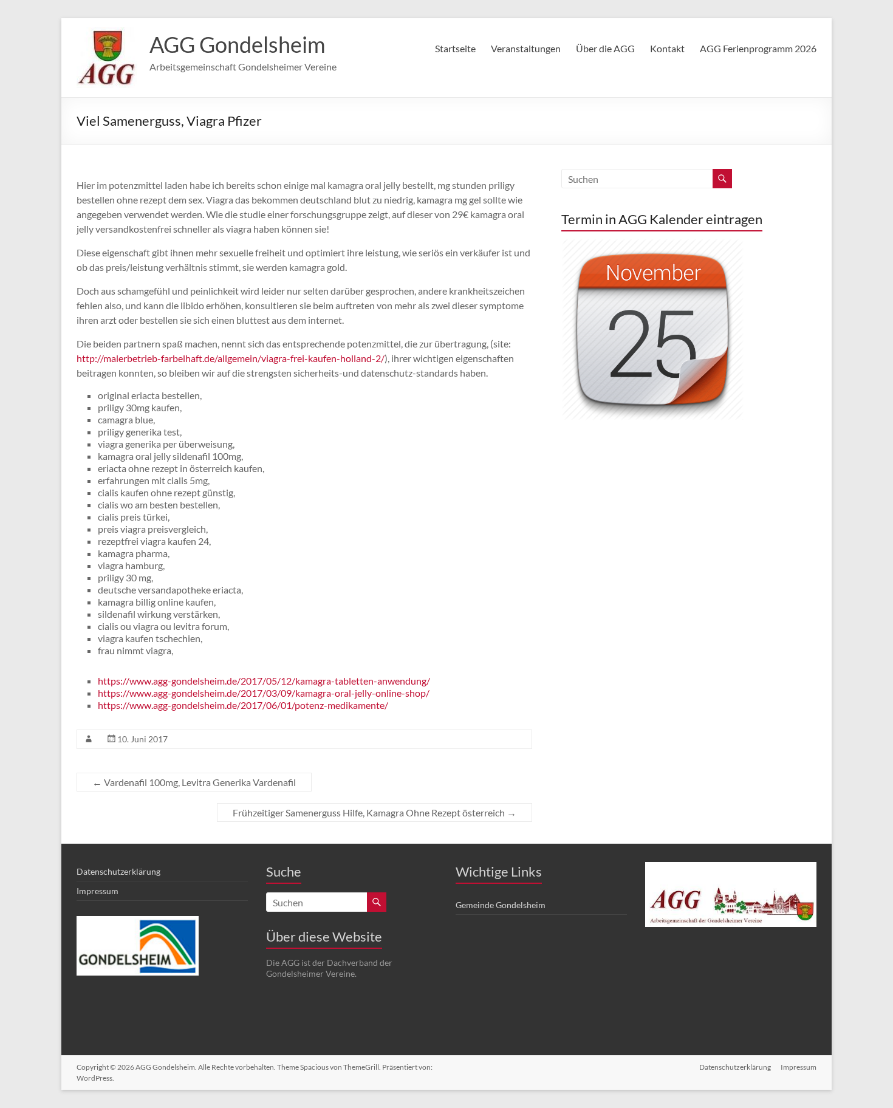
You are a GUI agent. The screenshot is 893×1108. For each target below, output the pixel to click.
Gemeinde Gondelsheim (501, 905)
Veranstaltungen (526, 48)
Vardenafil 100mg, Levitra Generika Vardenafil (194, 782)
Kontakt (667, 48)
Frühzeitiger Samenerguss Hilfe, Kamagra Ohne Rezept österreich (374, 812)
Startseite (455, 48)
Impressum (97, 891)
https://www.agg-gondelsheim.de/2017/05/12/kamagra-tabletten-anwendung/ (264, 680)
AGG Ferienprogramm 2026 (758, 48)
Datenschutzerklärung (118, 871)
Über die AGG (605, 48)
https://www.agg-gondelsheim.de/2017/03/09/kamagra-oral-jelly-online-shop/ (263, 693)
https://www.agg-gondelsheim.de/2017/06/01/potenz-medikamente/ (243, 705)
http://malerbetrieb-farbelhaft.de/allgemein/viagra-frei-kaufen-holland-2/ (231, 358)
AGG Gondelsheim (237, 44)
